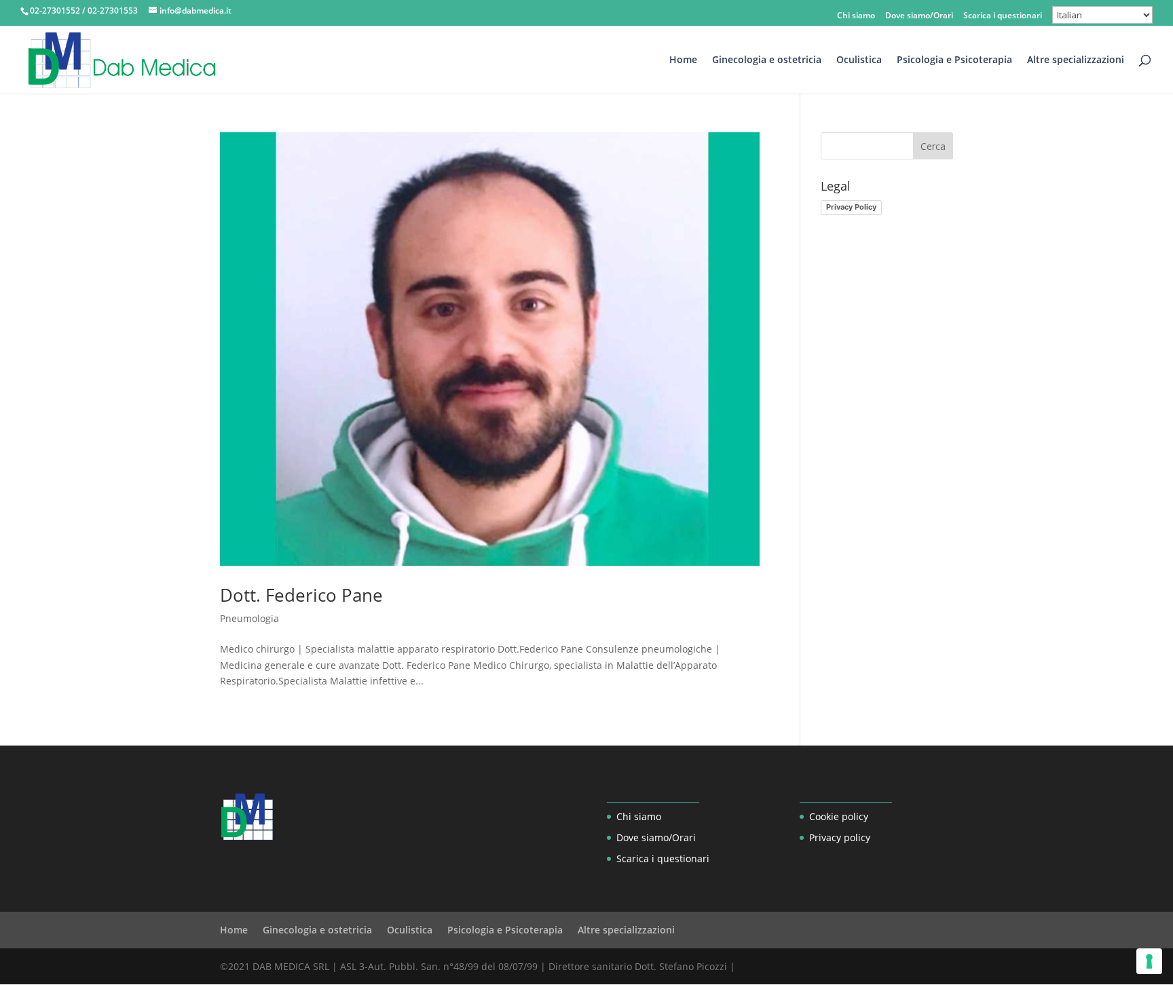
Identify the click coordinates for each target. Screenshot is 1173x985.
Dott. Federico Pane (301, 595)
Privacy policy (839, 837)
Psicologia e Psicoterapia (954, 60)
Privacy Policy (851, 207)
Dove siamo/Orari (919, 16)
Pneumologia (249, 618)
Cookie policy (838, 816)
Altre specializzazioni (1075, 60)
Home (683, 60)
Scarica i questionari (1002, 16)
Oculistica (859, 60)
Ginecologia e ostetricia (766, 60)
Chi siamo (856, 16)
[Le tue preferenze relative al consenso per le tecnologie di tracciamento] (1149, 961)
